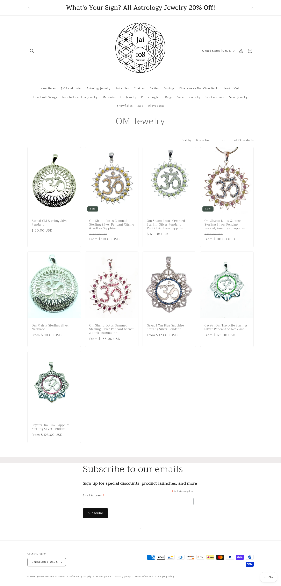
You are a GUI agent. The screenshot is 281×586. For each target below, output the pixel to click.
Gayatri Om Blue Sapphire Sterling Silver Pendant (165, 327)
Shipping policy (166, 576)
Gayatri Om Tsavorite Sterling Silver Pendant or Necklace (225, 327)
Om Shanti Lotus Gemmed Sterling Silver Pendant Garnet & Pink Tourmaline (111, 329)
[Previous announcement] (28, 8)
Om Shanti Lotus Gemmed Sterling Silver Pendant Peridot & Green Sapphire (166, 224)
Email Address (94, 495)
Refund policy (103, 576)
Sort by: (187, 140)
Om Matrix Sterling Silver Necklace (50, 327)
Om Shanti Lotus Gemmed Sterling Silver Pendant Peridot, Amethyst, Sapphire (224, 224)
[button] (31, 50)
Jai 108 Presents (46, 576)
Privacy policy (123, 576)
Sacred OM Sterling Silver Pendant (50, 223)
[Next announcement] (252, 8)
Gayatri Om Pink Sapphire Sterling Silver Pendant (50, 427)
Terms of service (144, 576)
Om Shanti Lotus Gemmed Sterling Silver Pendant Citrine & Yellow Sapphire (111, 224)
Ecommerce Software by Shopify (73, 576)
